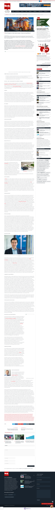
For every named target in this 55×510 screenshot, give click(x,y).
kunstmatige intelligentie (40, 170)
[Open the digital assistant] (51, 506)
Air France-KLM (22, 414)
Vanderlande (48, 181)
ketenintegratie (18, 36)
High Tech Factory (31, 417)
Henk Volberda (26, 417)
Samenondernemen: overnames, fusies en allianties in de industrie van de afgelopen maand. (44, 118)
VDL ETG (40, 182)
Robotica (26, 37)
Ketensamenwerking (22, 36)
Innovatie (14, 36)
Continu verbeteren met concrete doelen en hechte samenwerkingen (44, 73)
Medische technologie (7, 37)
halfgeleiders (48, 166)
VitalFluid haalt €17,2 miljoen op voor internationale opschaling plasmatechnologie (19, 442)
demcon (43, 163)
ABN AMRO (41, 160)
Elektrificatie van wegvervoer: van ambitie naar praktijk (44, 86)
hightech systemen (6, 36)
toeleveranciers (42, 177)
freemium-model (19, 417)
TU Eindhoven (44, 179)
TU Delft (39, 179)
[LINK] (7, 7)
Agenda (35, 11)
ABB (9, 414)
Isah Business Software (39, 169)
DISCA (22, 11)
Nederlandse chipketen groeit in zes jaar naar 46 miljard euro (30, 441)
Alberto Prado (26, 414)
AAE (37, 160)
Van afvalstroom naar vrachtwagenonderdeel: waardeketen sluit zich (8, 442)
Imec (38, 167)
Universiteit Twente (41, 181)
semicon (41, 175)
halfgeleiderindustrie (42, 166)
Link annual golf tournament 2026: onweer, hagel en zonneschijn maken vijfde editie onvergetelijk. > (44, 41)
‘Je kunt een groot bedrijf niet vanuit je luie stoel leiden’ (44, 77)
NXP (44, 174)
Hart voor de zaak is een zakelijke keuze (44, 75)
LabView (14, 418)
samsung (6, 420)
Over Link (40, 11)
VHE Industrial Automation (24, 420)
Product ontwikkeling (22, 37)
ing (43, 167)
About (47, 505)
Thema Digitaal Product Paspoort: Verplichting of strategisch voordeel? (44, 88)
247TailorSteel (6, 414)
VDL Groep (43, 182)
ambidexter (30, 414)
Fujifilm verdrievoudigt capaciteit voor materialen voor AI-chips (44, 98)
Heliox (22, 417)
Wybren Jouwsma (31, 420)
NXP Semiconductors (21, 418)
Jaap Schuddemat (9, 418)
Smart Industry (32, 37)
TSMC (46, 177)
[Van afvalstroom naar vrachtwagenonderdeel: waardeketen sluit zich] (9, 437)
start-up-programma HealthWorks (15, 420)
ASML (47, 160)
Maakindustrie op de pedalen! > (46, 63)
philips (33, 418)
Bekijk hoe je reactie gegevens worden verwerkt (26, 468)
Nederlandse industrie (40, 174)
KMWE (44, 169)
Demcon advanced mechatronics (9, 417)
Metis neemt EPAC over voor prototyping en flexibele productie (44, 102)
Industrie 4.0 (11, 36)
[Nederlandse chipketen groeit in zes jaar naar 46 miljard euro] (30, 437)
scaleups (29, 37)
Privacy (50, 505)
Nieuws (30, 11)
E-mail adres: (6, 494)
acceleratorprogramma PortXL (15, 414)
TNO (38, 177)
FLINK (26, 11)
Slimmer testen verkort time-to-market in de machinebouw (44, 83)
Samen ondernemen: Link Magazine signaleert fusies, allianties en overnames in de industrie (44, 112)
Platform (17, 11)
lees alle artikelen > (39, 79)
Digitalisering (48, 163)
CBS (38, 163)
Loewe (16, 418)
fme (37, 166)
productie (38, 175)
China (40, 163)
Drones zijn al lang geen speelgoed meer (44, 150)
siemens (9, 420)
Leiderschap (27, 36)
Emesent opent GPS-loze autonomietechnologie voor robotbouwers (44, 100)
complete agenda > (39, 90)
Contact (45, 11)
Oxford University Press (28, 418)
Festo (15, 417)
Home (13, 11)
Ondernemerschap (12, 37)
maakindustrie (31, 36)
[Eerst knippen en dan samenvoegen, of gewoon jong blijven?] (19, 24)
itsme (5, 418)
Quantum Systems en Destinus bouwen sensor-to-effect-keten (44, 115)
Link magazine (41, 172)
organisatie (16, 37)
